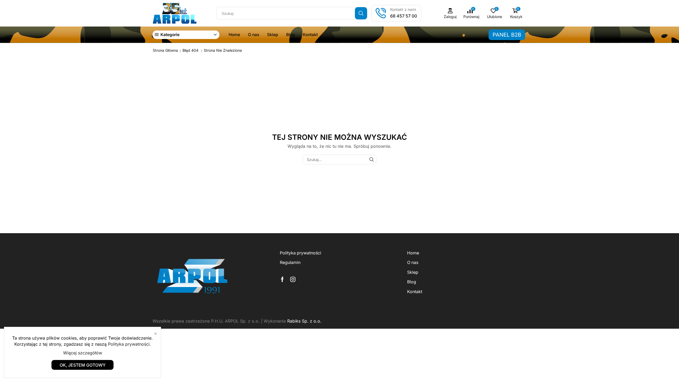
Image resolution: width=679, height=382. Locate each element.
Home (234, 34)
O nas (253, 34)
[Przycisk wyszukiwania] (361, 13)
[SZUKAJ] (371, 159)
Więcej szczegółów (82, 352)
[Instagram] (292, 279)
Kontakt (310, 34)
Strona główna (165, 50)
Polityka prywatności (300, 252)
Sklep (272, 34)
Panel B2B (507, 35)
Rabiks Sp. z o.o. (304, 321)
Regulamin (290, 262)
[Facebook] (282, 279)
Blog (290, 34)
